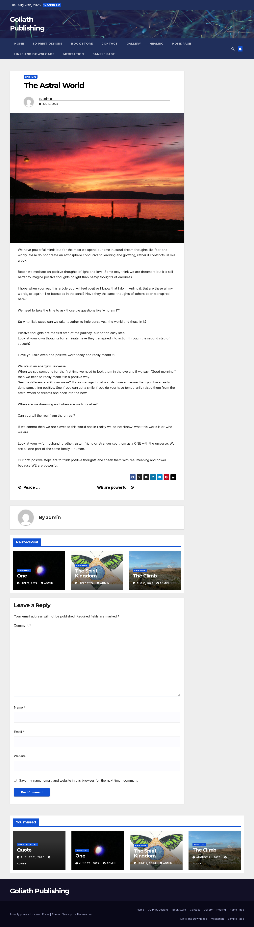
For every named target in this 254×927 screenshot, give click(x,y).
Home (19, 43)
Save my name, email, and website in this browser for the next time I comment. (78, 780)
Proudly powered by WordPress (30, 914)
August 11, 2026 (33, 857)
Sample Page (104, 54)
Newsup (67, 914)
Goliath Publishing (39, 891)
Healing (157, 43)
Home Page (181, 43)
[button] (233, 49)
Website (20, 756)
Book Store (82, 43)
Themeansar (84, 914)
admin (47, 98)
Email (19, 732)
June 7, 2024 (147, 863)
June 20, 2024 (89, 863)
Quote (24, 850)
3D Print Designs (47, 43)
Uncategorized (27, 844)
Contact (109, 43)
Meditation (73, 54)
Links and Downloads (34, 54)
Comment (22, 625)
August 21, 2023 (208, 857)
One (22, 576)
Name (20, 707)
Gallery (134, 43)
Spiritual (30, 77)
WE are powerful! (113, 487)
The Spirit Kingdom (86, 573)
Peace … (32, 487)
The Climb (145, 576)
